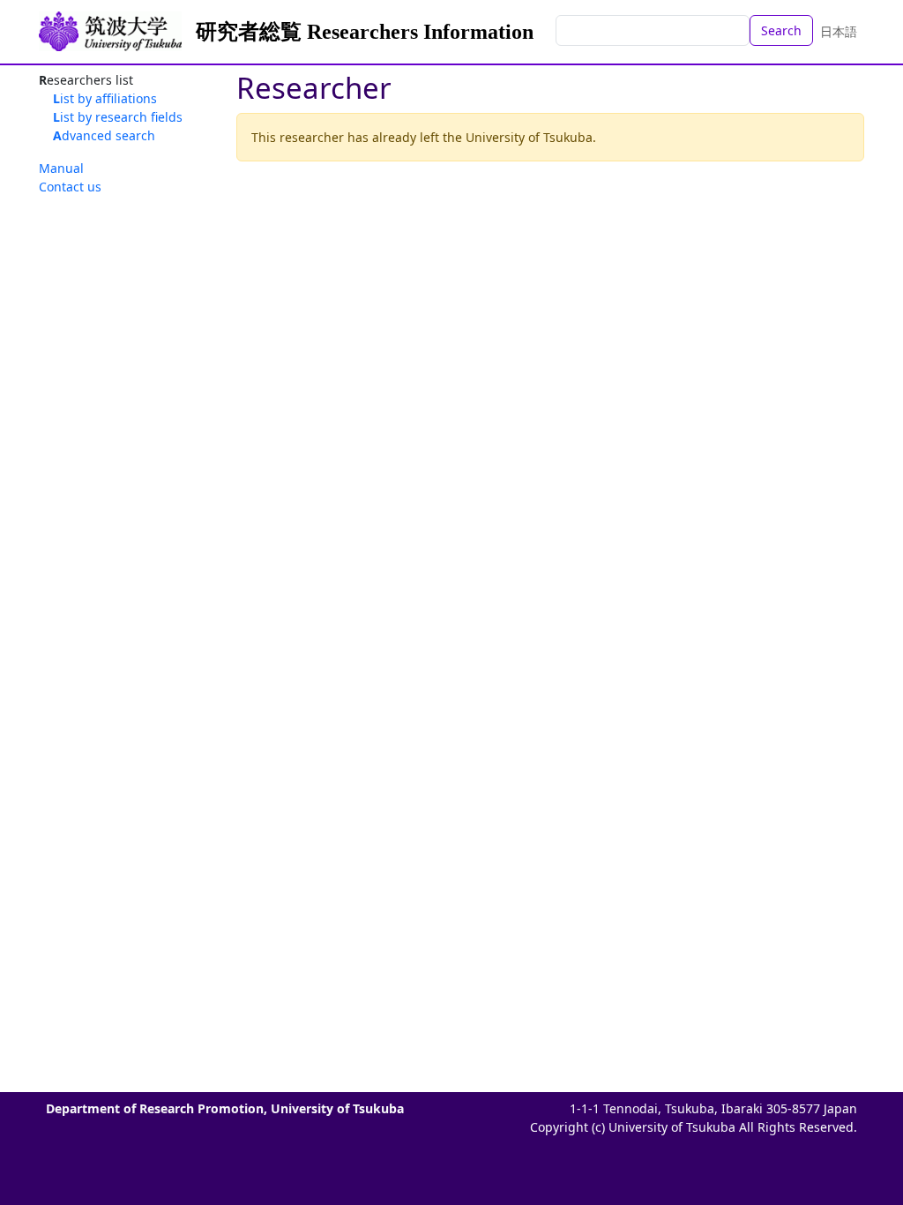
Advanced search (104, 135)
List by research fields (118, 117)
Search (781, 30)
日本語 (838, 31)
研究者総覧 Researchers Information (365, 31)
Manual (61, 168)
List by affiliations (105, 98)
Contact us (70, 186)
